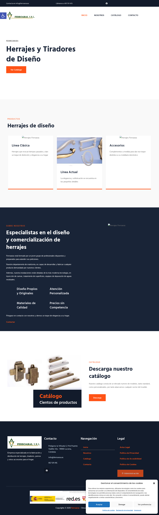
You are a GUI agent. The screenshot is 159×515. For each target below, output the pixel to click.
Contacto (133, 15)
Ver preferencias (144, 504)
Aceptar (99, 504)
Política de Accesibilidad (130, 458)
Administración (131, 473)
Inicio (84, 15)
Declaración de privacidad (124, 510)
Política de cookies (108, 510)
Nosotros (99, 15)
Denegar (122, 504)
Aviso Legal (125, 447)
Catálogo (116, 15)
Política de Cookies (128, 464)
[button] (154, 483)
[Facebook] (107, 3)
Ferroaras (75, 507)
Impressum (137, 510)
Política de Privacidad (129, 452)
